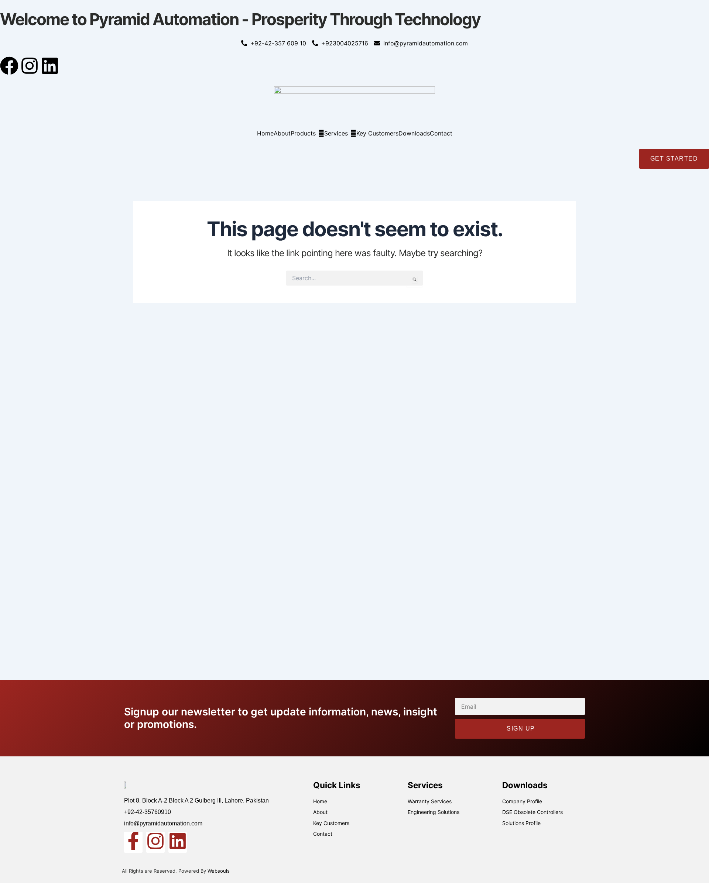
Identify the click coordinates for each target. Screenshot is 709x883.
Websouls (219, 871)
